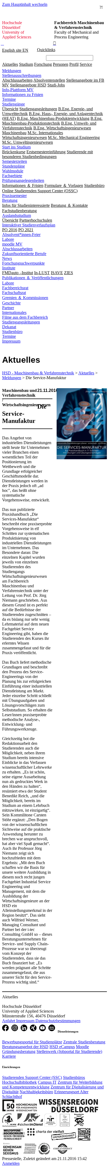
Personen (60, 64)
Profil (74, 64)
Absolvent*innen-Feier (21, 234)
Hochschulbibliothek (19, 1082)
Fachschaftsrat (14, 292)
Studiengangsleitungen (21, 322)
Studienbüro (12, 331)
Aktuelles (10, 64)
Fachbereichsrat (15, 288)
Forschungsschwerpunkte (23, 263)
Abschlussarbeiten (17, 249)
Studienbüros (74, 1077)
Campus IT (47, 1082)
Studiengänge (13, 104)
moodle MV (12, 244)
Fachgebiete (12, 175)
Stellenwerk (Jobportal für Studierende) (69, 1051)
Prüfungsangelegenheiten (23, 180)
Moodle (82, 1046)
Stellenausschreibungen (21, 75)
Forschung (43, 64)
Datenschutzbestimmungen (57, 1020)
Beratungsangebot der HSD (25, 1046)
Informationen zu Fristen (22, 94)
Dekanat (9, 327)
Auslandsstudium (16, 215)
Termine (9, 99)
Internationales (14, 312)
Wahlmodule (12, 171)
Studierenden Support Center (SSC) (32, 1077)
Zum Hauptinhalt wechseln (24, 4)
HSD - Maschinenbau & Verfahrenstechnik (38, 373)
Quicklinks (46, 49)
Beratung (9, 200)
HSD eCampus (62, 1046)
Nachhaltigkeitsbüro (36, 1092)
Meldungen (11, 70)
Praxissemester (14, 195)
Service (86, 64)
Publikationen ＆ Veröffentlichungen (32, 277)
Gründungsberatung (18, 1051)
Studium (26, 64)
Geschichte (11, 303)
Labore (8, 239)
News (7, 258)
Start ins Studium (16, 147)
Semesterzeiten (14, 161)
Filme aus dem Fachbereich (25, 317)
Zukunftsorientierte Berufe (24, 253)
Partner (8, 307)
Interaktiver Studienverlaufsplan (28, 225)
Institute (8, 268)
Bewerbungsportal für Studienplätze (32, 1042)
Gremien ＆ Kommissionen (25, 297)
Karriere (9, 1056)
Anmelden (11, 1163)
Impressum (11, 341)
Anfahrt (9, 1020)
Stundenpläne (13, 166)
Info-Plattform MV (18, 90)
